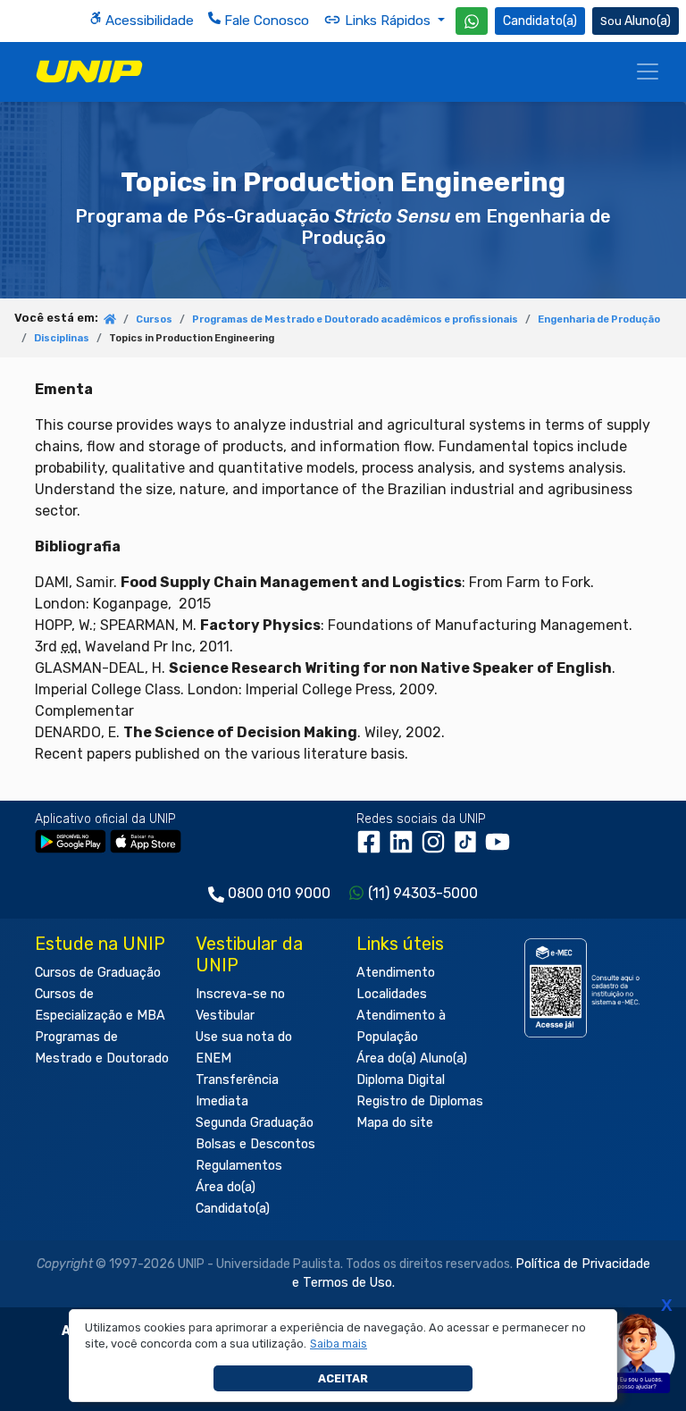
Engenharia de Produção (599, 319)
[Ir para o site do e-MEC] (584, 987)
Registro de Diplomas (419, 1101)
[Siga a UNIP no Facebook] (372, 847)
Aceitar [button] (343, 1378)
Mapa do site (394, 1122)
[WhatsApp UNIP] (472, 21)
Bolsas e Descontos (255, 1144)
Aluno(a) (647, 21)
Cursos (154, 319)
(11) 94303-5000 (423, 893)
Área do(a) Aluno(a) (411, 1058)
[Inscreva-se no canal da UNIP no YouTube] (499, 847)
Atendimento (395, 972)
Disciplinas (61, 338)
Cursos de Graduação (98, 972)
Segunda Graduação (255, 1122)
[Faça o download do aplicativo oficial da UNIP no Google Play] (70, 840)
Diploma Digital (400, 1080)
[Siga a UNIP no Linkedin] (405, 847)
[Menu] (647, 71)
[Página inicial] (110, 320)
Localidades (391, 994)
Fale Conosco (265, 21)
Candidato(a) (540, 21)
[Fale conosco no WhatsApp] (471, 21)
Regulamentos (239, 1165)
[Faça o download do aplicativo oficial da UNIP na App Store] (145, 840)
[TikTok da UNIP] (469, 847)
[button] (339, 1344)
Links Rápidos (387, 21)
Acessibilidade (148, 21)
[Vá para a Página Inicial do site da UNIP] (89, 71)
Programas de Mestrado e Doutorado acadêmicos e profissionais (355, 319)
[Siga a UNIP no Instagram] (437, 847)
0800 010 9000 (279, 893)
